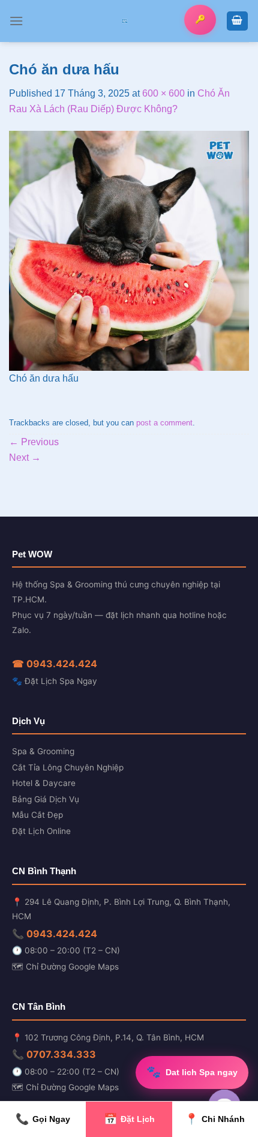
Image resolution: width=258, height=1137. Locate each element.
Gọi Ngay (43, 1119)
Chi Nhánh (215, 1119)
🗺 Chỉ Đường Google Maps (65, 966)
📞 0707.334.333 (54, 1054)
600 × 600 (163, 93)
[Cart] (237, 21)
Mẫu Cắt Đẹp (37, 815)
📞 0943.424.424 (54, 934)
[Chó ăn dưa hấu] (129, 250)
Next (25, 457)
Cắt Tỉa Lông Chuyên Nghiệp (68, 767)
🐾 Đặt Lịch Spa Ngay (54, 681)
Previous (34, 442)
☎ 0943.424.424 (54, 664)
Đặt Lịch (129, 1119)
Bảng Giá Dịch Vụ (45, 799)
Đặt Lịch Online (41, 831)
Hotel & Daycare (44, 783)
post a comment (164, 422)
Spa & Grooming (43, 751)
